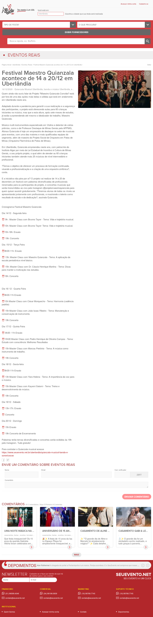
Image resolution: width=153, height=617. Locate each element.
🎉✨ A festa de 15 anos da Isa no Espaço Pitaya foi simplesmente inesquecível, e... (57, 541)
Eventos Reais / (27, 65)
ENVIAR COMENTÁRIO (136, 496)
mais (76, 554)
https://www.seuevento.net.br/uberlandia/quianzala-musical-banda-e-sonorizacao (35, 454)
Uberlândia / (16, 65)
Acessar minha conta (128, 4)
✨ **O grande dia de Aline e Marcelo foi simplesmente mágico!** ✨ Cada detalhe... (94, 541)
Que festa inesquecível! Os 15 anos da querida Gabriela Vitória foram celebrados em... (18, 541)
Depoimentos (22, 565)
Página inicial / (7, 65)
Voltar (149, 65)
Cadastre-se (143, 4)
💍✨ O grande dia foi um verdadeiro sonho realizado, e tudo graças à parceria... (132, 541)
